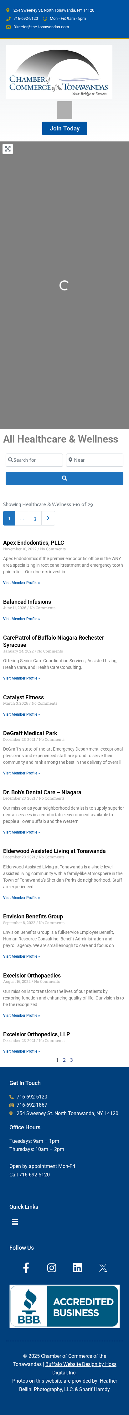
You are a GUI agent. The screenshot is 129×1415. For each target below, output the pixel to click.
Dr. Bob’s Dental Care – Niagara (42, 792)
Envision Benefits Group (33, 916)
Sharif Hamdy (94, 1389)
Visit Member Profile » (21, 583)
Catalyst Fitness (23, 697)
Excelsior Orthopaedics (32, 975)
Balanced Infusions (27, 601)
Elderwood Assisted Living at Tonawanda (54, 851)
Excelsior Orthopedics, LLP (36, 1034)
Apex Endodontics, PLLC (33, 542)
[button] (64, 110)
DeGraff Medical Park (30, 733)
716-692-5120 (34, 1175)
